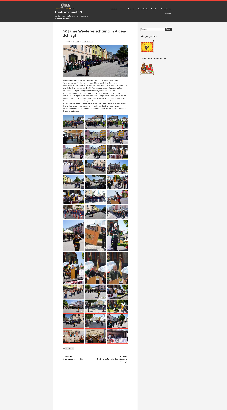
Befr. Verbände (166, 9)
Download (154, 9)
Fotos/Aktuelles (143, 9)
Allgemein (69, 348)
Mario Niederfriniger (87, 42)
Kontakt (168, 14)
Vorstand (131, 9)
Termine (122, 9)
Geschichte (113, 9)
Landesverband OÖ (68, 12)
